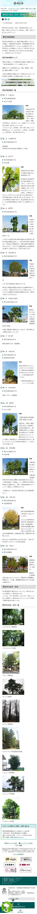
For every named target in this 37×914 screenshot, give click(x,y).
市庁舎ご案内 (14, 898)
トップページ (11, 8)
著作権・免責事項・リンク (12, 880)
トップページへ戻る (27, 843)
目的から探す (20, 912)
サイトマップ (8, 883)
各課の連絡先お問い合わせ (18, 906)
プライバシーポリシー (10, 881)
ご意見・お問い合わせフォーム (14, 837)
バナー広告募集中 (18, 854)
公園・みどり (28, 8)
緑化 (34, 8)
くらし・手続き (20, 8)
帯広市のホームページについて (13, 878)
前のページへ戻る (11, 843)
